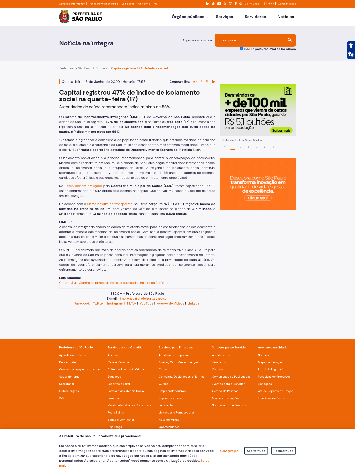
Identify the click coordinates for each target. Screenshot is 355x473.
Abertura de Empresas (174, 355)
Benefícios (219, 362)
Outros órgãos (69, 391)
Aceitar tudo (256, 451)
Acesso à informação (72, 3)
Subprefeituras (69, 376)
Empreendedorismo (172, 391)
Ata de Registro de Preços (275, 391)
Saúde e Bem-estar (121, 419)
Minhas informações (225, 398)
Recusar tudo (283, 451)
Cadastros (166, 369)
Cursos (163, 384)
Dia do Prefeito (69, 362)
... (257, 147)
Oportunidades (169, 427)
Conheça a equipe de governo (79, 369)
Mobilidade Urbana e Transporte (129, 405)
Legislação (128, 3)
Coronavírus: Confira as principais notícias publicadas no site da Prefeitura (115, 283)
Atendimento (221, 355)
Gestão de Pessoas (225, 391)
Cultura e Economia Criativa (126, 369)
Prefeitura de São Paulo (75, 68)
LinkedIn (194, 303)
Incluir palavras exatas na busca (270, 49)
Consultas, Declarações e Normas (181, 376)
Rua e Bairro (116, 412)
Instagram (115, 303)
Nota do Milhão (169, 419)
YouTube (146, 303)
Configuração (229, 451)
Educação (114, 376)
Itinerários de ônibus (272, 398)
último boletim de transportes (109, 204)
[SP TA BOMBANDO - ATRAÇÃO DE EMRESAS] (258, 110)
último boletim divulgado (83, 186)
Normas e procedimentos (229, 405)
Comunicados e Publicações (231, 376)
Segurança (115, 427)
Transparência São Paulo (103, 3)
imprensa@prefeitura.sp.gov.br (144, 298)
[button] (273, 146)
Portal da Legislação (271, 369)
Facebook (82, 303)
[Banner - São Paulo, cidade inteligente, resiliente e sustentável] (258, 184)
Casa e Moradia (118, 362)
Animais (113, 355)
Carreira (217, 369)
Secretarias (67, 384)
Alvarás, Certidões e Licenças (178, 362)
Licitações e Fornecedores (177, 412)
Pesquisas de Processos (274, 376)
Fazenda (113, 398)
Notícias (101, 68)
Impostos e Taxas (171, 398)
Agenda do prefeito (72, 355)
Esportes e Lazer (119, 384)
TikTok (131, 303)
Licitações (265, 384)
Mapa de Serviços (270, 362)
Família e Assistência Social (126, 391)
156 (155, 3)
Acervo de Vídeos (170, 303)
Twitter (98, 303)
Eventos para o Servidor (228, 384)
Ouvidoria (144, 3)
